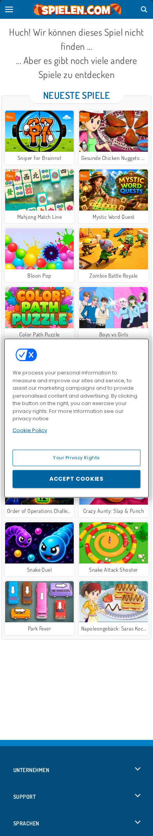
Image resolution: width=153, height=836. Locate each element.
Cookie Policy (30, 430)
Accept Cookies (76, 479)
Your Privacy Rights (76, 457)
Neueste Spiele (76, 95)
